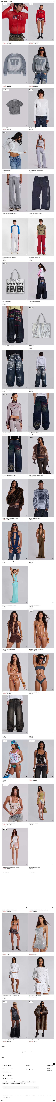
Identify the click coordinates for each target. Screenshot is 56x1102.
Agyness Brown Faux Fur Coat (34, 1039)
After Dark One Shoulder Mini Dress (9, 1039)
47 (31, 1051)
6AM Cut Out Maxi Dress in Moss (35, 561)
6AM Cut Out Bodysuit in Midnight (8, 561)
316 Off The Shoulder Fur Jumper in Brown (10, 518)
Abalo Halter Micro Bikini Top (8, 692)
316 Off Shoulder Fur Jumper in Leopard (36, 475)
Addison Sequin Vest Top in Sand (8, 823)
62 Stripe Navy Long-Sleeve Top (34, 518)
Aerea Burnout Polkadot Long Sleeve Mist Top (11, 995)
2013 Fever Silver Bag (6, 301)
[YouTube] (29, 1069)
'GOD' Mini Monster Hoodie (7, 42)
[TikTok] (32, 1069)
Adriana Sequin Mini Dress (33, 952)
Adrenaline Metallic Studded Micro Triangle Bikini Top (38, 910)
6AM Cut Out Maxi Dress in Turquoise (9, 605)
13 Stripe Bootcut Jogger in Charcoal (35, 213)
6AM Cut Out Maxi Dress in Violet (35, 605)
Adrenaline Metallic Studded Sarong (9, 952)
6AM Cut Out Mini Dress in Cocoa (9, 649)
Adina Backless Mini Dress (33, 823)
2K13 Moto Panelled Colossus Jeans (35, 432)
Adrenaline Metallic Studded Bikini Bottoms (10, 910)
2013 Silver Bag (31, 345)
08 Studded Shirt (5, 127)
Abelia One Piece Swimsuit (33, 692)
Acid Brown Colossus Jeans (8, 734)
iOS (49, 1068)
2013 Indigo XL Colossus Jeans (34, 301)
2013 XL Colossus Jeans (7, 389)
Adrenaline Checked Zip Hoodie (34, 867)
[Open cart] (51, 1)
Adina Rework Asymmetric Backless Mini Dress (11, 867)
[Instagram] (26, 1069)
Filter (54, 1100)
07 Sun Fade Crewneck (7, 84)
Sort (2, 1100)
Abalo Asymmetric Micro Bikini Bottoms (36, 649)
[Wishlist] (49, 1)
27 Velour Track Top (6, 432)
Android (50, 1070)
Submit (35, 1087)
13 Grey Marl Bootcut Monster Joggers (36, 170)
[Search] (47, 1)
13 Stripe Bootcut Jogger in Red (34, 257)
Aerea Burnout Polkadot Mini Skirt (35, 995)
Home (2, 1057)
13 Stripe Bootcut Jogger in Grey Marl (9, 257)
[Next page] (33, 1052)
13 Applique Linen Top (33, 127)
